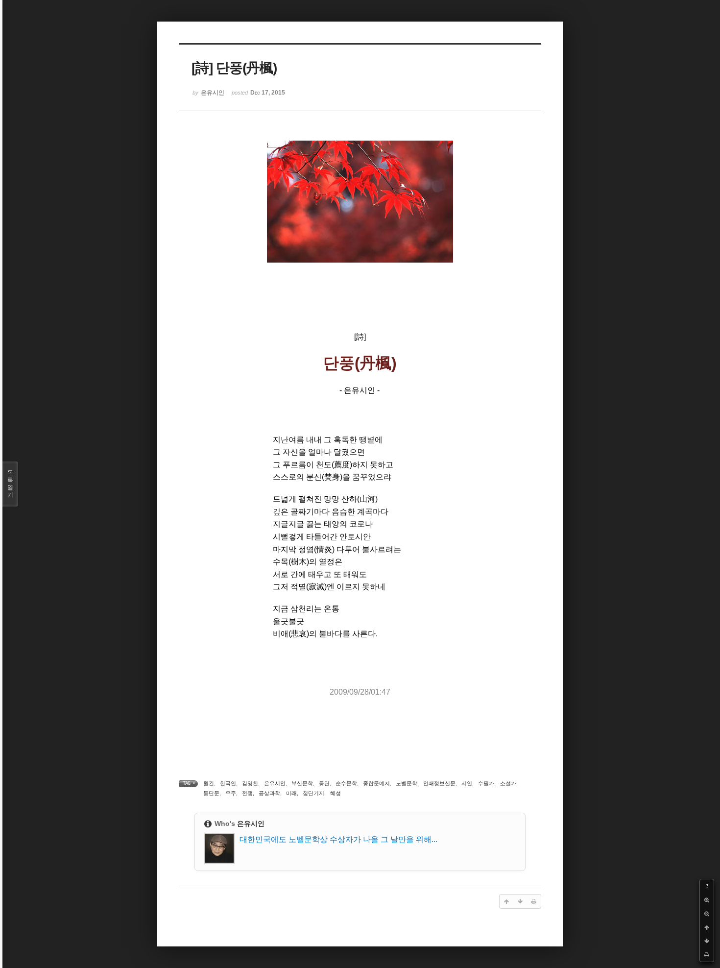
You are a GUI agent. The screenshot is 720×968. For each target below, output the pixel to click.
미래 (291, 793)
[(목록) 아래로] (707, 941)
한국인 (228, 783)
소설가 (508, 783)
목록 (10, 483)
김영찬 (250, 783)
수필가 (486, 783)
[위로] (707, 927)
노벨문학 (406, 783)
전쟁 (247, 793)
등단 (324, 783)
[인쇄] (707, 955)
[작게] (707, 913)
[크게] (707, 900)
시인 (466, 783)
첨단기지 (313, 793)
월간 (208, 783)
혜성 (335, 793)
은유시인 (275, 783)
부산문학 (302, 783)
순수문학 (346, 783)
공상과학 (269, 793)
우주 (230, 793)
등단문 (211, 793)
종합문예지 (376, 783)
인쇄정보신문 (439, 783)
